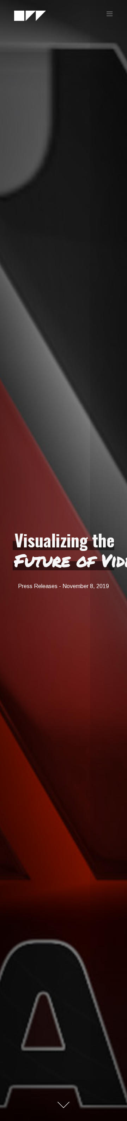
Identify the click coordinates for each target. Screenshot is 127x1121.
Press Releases (38, 586)
